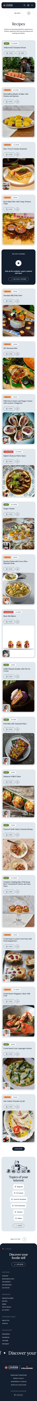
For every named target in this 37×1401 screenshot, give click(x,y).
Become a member (19, 279)
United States (19, 1395)
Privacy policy (18, 1378)
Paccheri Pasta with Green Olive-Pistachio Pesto (15, 562)
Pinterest (5, 1344)
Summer (20, 1212)
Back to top (15, 1239)
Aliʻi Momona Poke (10, 348)
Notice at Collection (18, 1385)
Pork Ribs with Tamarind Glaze (14, 724)
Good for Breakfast (19, 1199)
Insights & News (7, 1298)
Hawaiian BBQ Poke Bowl (12, 295)
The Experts (6, 1281)
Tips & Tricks (6, 1307)
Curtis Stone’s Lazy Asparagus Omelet (17, 1048)
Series (4, 1304)
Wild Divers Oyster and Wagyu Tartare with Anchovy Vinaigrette (18, 402)
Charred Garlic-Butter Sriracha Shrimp (18, 829)
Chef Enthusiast (19, 1206)
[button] (24, 5)
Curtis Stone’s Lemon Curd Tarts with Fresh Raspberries (17, 940)
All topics (5, 1310)
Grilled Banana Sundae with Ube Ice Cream (16, 670)
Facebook (5, 1337)
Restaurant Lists (8, 1279)
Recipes (17, 13)
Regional (20, 1187)
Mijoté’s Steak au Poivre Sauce (14, 456)
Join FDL (5, 1323)
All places (5, 1287)
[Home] (8, 5)
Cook (11, 53)
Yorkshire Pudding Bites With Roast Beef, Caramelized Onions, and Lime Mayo (17, 884)
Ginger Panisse (9, 509)
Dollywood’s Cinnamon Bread (15, 48)
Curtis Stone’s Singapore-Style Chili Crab (16, 995)
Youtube (5, 1340)
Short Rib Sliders (9, 616)
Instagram (6, 1334)
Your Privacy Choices (18, 1381)
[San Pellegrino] (27, 1368)
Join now (20, 1264)
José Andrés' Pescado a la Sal (14, 1101)
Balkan (20, 1218)
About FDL (5, 1320)
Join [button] (28, 5)
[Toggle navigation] (32, 5)
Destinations (6, 1284)
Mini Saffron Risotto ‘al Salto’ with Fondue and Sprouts (15, 95)
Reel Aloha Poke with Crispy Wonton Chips (17, 203)
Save (22, 53)
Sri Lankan (19, 1193)
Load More (18, 1149)
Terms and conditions (18, 1375)
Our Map (5, 1276)
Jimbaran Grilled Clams (12, 776)
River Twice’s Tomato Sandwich (15, 149)
